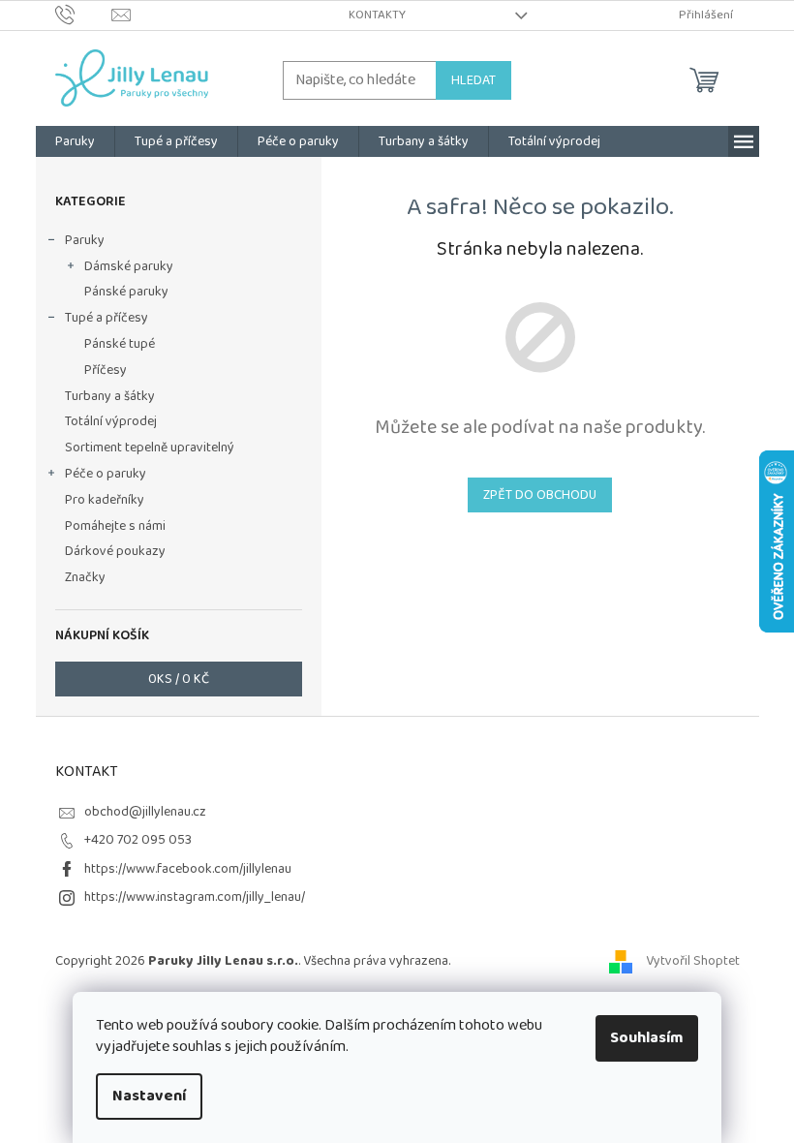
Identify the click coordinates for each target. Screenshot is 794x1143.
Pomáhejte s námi (115, 526)
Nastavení (149, 1096)
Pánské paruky (126, 291)
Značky (85, 577)
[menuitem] (75, 141)
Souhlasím (647, 1038)
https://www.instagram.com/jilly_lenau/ (194, 897)
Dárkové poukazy (115, 551)
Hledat (473, 80)
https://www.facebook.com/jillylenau (187, 869)
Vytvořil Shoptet (693, 961)
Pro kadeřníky (104, 499)
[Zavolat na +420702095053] (83, 15)
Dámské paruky (128, 266)
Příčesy (105, 370)
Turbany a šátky (110, 396)
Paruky (85, 240)
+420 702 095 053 (138, 839)
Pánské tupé (119, 344)
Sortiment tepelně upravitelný (149, 447)
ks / (178, 679)
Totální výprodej (111, 421)
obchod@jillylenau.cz (145, 811)
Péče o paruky (105, 473)
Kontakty (377, 15)
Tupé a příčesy (106, 317)
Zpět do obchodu (539, 495)
